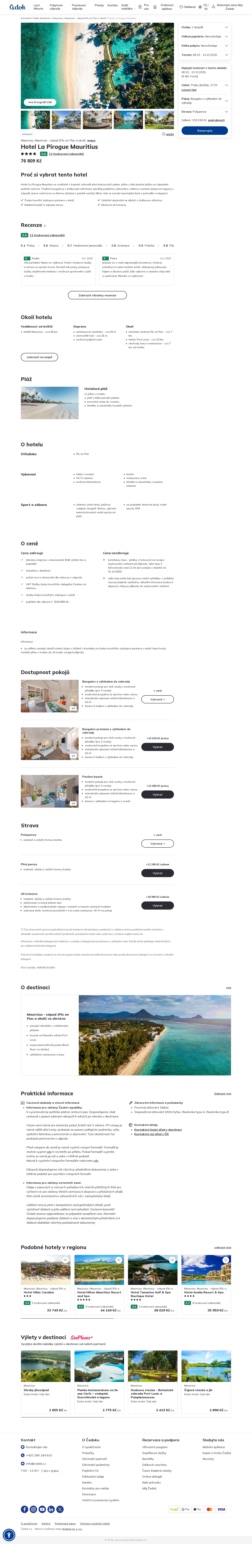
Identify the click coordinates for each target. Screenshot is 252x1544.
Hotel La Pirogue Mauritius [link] (122, 18)
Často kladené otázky (157, 1470)
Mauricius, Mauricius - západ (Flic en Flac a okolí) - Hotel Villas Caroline (45, 1258)
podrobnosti (216, 120)
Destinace (89, 1494)
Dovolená (26, 18)
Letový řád (189, 90)
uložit (170, 134)
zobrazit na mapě (39, 357)
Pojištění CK (90, 1470)
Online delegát (152, 1476)
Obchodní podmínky (96, 1465)
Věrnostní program (155, 1447)
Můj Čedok (149, 1488)
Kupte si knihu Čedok (217, 1453)
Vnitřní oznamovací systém (100, 1500)
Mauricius (58, 18)
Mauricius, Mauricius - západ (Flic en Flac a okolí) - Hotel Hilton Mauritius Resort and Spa (99, 1260)
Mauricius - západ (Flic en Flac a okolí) (85, 18)
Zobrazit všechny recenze (97, 295)
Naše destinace (42, 18)
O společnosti (91, 1447)
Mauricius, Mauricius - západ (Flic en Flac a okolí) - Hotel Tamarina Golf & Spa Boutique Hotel (152, 1260)
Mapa (91, 140)
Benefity (148, 1459)
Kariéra (87, 1482)
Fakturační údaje (93, 1476)
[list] (45, 226)
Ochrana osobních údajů (95, 1523)
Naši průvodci (151, 1482)
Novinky (208, 1459)
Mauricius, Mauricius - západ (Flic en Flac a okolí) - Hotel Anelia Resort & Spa (206, 1258)
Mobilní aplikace (214, 1447)
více (228, 987)
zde (49, 1152)
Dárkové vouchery (154, 1465)
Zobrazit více (222, 1093)
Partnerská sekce (65, 1523)
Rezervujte (204, 130)
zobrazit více (222, 1247)
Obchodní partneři (94, 1459)
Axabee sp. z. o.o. (72, 1528)
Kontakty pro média (95, 1488)
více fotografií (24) (40, 102)
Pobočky (88, 1453)
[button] (9, 1535)
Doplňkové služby (154, 1453)
